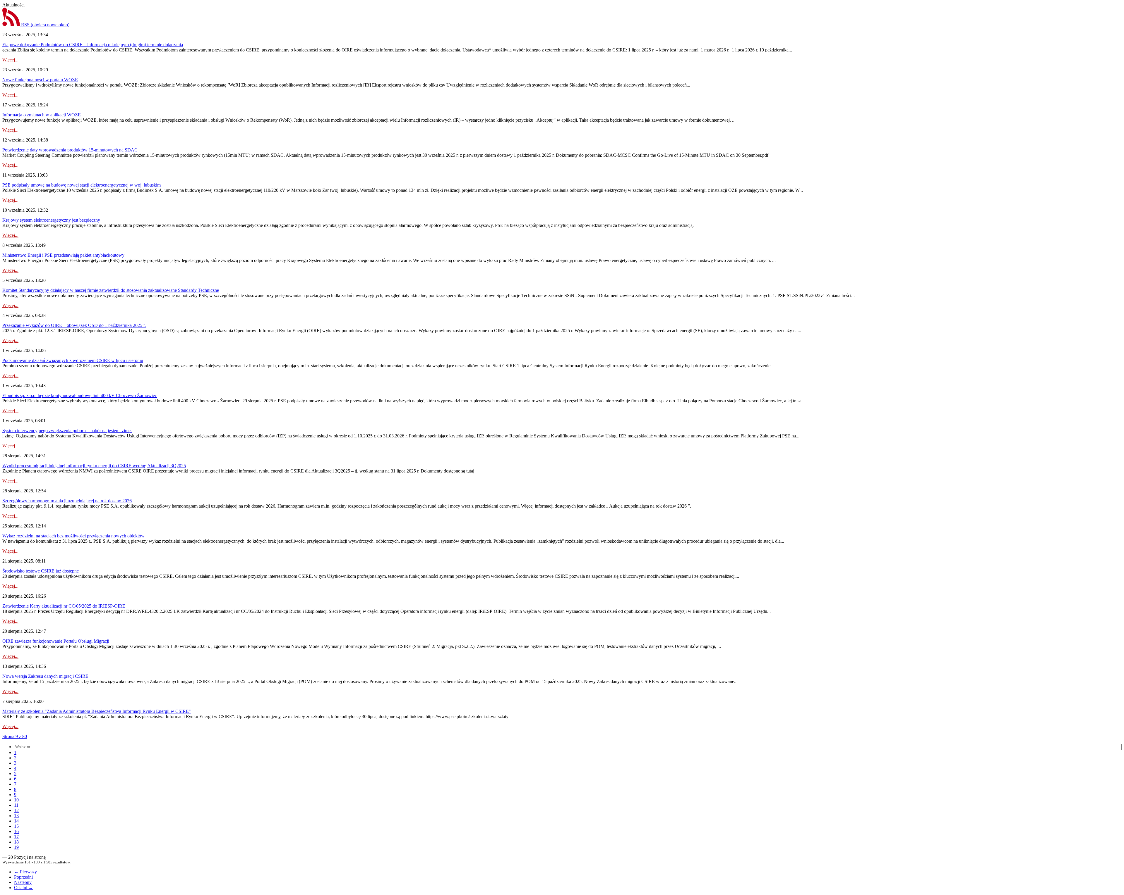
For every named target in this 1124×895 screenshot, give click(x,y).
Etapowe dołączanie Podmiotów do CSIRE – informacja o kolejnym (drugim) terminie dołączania (92, 44)
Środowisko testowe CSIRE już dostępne (40, 570)
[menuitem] (15, 752)
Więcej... (10, 59)
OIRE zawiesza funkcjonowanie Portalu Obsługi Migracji (55, 641)
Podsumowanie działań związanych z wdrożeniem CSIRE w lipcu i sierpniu (72, 360)
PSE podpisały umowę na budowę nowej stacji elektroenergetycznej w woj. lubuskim (81, 184)
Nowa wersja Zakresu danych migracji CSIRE (45, 676)
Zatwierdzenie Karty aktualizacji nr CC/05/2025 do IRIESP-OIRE (63, 605)
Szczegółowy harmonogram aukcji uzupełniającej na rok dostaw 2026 (67, 500)
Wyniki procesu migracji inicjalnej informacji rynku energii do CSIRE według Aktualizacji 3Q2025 (94, 465)
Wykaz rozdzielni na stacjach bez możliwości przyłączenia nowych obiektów (73, 535)
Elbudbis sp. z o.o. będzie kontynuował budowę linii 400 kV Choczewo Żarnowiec (79, 395)
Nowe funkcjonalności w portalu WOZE (40, 79)
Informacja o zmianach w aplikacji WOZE (41, 114)
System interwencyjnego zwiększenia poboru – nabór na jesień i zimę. (67, 430)
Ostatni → (23, 887)
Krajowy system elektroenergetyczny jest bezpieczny (51, 220)
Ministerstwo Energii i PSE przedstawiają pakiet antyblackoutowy (63, 255)
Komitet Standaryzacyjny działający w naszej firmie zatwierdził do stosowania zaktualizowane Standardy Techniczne (110, 290)
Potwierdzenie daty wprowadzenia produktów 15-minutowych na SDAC (70, 149)
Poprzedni (23, 877)
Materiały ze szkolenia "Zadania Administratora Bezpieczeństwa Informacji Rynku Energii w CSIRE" (96, 711)
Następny (23, 882)
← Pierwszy (25, 871)
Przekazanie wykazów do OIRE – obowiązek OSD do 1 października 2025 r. (74, 325)
